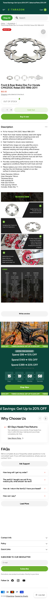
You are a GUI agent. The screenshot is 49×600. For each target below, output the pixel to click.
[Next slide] (45, 418)
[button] (4, 10)
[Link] (24, 432)
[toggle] (46, 127)
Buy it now (24, 117)
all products (11, 23)
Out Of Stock (10, 101)
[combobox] (33, 17)
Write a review (24, 314)
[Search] (16, 17)
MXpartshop (10, 596)
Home (3, 23)
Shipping (4, 94)
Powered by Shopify (21, 596)
